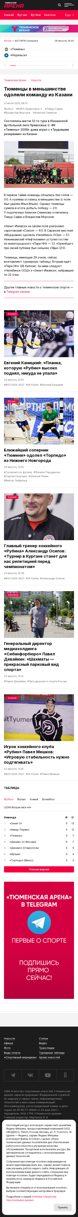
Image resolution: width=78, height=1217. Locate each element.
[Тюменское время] (39, 29)
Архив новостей (49, 1057)
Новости (9, 1038)
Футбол (36, 14)
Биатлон (50, 14)
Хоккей (9, 14)
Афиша (8, 1043)
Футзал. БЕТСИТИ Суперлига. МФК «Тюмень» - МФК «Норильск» (39, 50)
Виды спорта (12, 1052)
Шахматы (13, 594)
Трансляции (46, 1047)
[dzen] (65, 1075)
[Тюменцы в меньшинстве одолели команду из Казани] (39, 164)
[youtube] (47, 1075)
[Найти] (59, 5)
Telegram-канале (18, 291)
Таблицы (11, 788)
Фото (7, 1047)
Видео (43, 1043)
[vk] (30, 1075)
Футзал (22, 14)
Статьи (43, 1038)
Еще (68, 15)
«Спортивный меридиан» (20, 1057)
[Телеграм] (39, 940)
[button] (5, 65)
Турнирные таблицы (52, 1052)
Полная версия (39, 869)
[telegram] (12, 1075)
